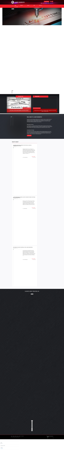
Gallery (28, 5)
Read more (29, 135)
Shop (34, 5)
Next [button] (12, 90)
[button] (9, 442)
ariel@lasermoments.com (45, 3)
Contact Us (40, 5)
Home (15, 5)
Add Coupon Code (3, 445)
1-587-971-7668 (51, 3)
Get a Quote (46, 1)
